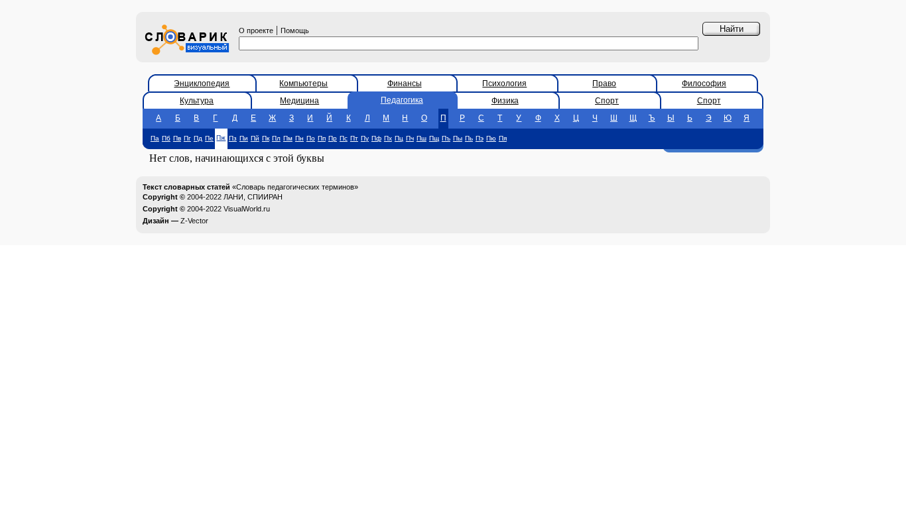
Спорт (607, 100)
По (310, 138)
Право (604, 83)
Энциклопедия (201, 83)
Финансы (404, 83)
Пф (376, 138)
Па (155, 138)
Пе (209, 138)
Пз (233, 138)
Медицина (299, 100)
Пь (469, 138)
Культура (197, 100)
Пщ (434, 138)
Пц (399, 138)
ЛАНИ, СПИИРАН (253, 197)
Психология (504, 83)
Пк (265, 138)
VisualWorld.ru (247, 209)
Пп (322, 138)
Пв (177, 138)
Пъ (446, 138)
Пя (503, 138)
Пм (287, 138)
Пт (354, 138)
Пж (221, 137)
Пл (276, 138)
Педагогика (402, 100)
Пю (491, 138)
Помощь (295, 30)
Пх (388, 138)
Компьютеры (303, 83)
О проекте (256, 30)
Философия (704, 83)
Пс (344, 138)
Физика (505, 100)
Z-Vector (194, 221)
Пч (410, 138)
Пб (166, 138)
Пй (255, 138)
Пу (365, 138)
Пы (457, 138)
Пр (332, 138)
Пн (299, 138)
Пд (198, 138)
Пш (421, 138)
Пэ (480, 138)
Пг (187, 138)
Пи (243, 138)
